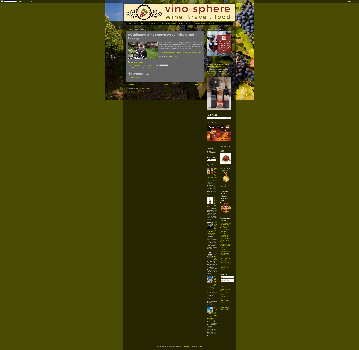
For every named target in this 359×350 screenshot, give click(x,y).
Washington (135, 68)
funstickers (187, 346)
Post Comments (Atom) (143, 88)
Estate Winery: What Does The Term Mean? (225, 258)
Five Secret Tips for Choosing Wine (225, 245)
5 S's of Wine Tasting (224, 248)
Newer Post (132, 85)
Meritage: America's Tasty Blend (225, 267)
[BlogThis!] (162, 65)
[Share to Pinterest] (167, 65)
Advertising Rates (200, 23)
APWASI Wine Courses (185, 23)
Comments (226, 280)
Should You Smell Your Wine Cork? (225, 263)
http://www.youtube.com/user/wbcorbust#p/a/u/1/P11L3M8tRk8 (181, 52)
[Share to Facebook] (165, 65)
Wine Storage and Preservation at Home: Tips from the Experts (225, 225)
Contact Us (211, 23)
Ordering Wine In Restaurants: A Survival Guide (225, 253)
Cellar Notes (224, 296)
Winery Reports (153, 23)
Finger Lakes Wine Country (224, 299)
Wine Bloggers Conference (153, 68)
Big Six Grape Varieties (224, 241)
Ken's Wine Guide (225, 302)
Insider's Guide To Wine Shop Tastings (225, 231)
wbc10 (174, 56)
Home (129, 23)
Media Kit (143, 23)
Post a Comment (135, 77)
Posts (224, 277)
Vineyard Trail (224, 307)
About (136, 23)
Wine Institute (224, 309)
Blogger (200, 346)
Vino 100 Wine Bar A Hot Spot (215, 255)
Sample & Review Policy (168, 23)
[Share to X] (164, 65)
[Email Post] (156, 65)
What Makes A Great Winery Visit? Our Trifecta (225, 236)
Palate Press (224, 305)
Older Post (198, 85)
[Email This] (160, 65)
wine (170, 56)
